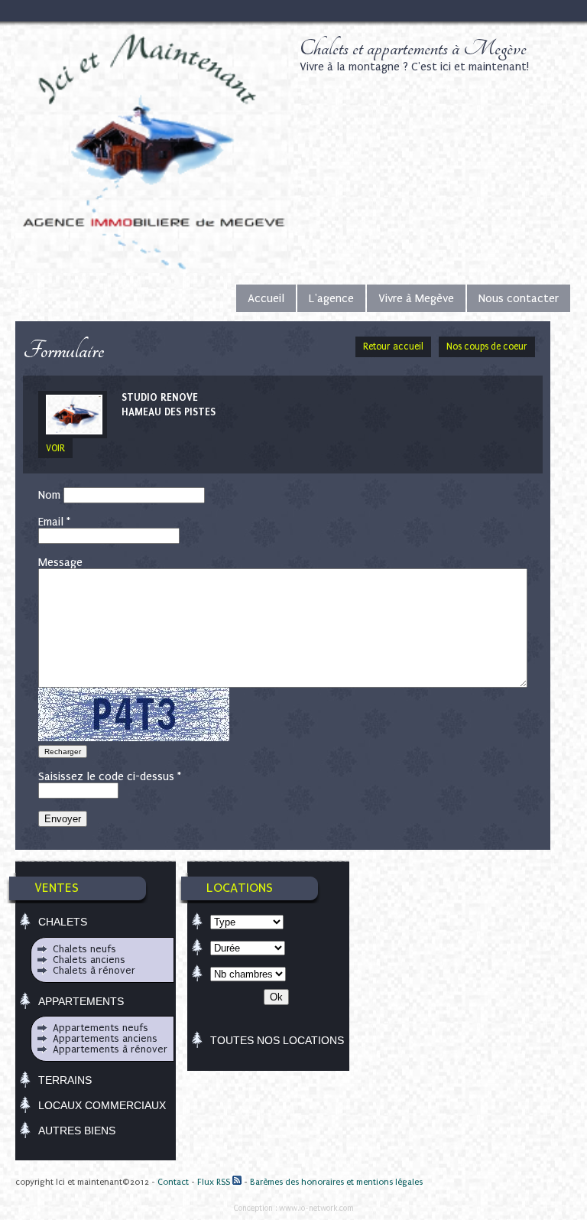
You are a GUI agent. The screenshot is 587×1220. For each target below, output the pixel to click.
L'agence (331, 298)
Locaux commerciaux (102, 1105)
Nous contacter (518, 298)
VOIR (55, 448)
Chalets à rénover (94, 970)
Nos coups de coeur (486, 346)
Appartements (81, 1001)
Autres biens (76, 1130)
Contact (173, 1182)
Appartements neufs (100, 1027)
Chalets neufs (84, 949)
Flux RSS (214, 1182)
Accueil (266, 298)
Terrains (65, 1080)
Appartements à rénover (110, 1049)
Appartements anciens (105, 1038)
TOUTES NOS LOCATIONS (277, 1040)
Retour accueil (393, 346)
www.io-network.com (316, 1208)
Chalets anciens (89, 959)
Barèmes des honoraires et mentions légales (336, 1182)
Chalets (62, 922)
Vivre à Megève (416, 298)
